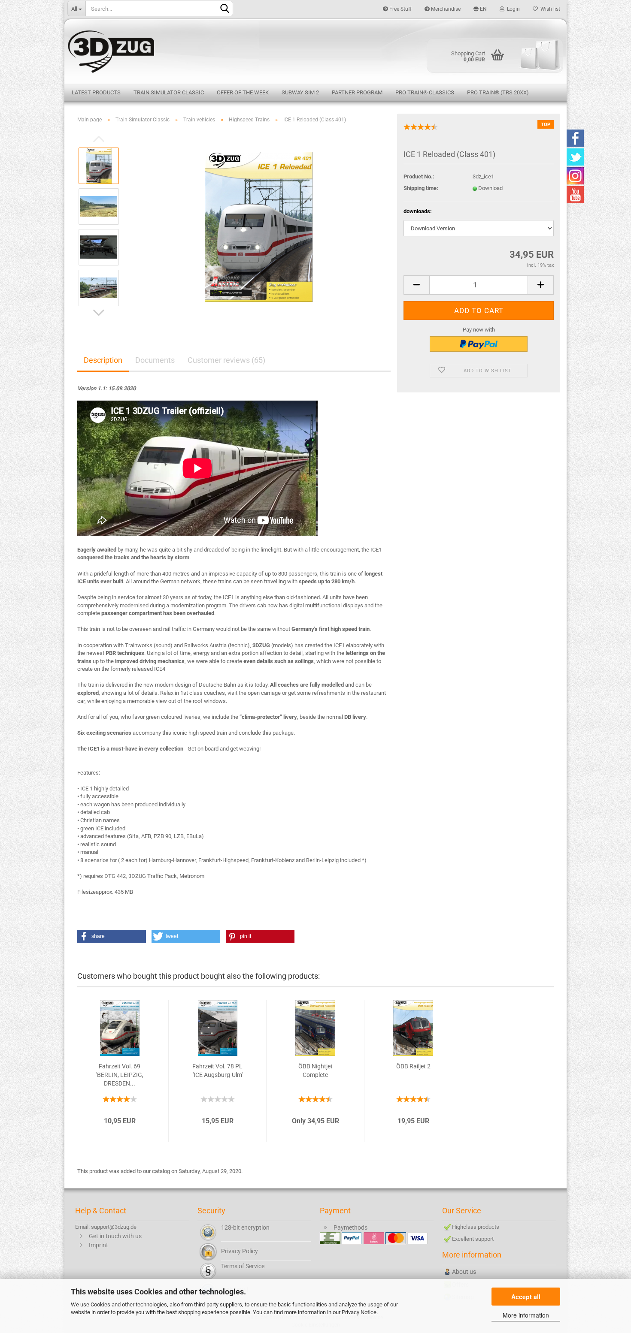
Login (512, 9)
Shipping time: (420, 188)
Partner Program (357, 92)
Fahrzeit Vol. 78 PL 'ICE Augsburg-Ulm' (217, 1070)
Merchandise (445, 9)
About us (464, 1271)
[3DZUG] (315, 50)
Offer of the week (243, 92)
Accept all (525, 1296)
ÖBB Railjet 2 (413, 1066)
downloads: (417, 211)
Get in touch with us (115, 1236)
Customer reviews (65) (226, 360)
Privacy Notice (359, 1312)
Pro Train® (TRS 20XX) (498, 92)
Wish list (549, 9)
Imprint (98, 1245)
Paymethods (350, 1227)
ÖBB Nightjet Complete (315, 1070)
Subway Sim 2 (300, 92)
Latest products (96, 92)
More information (526, 1315)
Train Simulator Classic (168, 92)
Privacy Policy (239, 1251)
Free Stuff (400, 9)
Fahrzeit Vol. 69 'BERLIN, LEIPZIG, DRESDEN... (119, 1075)
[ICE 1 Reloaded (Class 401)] (258, 226)
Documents (155, 360)
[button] (111, 936)
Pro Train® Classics (424, 92)
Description (103, 360)
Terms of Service (242, 1266)
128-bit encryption (245, 1227)
